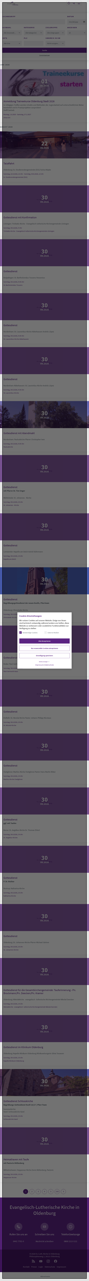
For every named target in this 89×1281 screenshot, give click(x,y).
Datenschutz (49, 665)
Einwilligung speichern (44, 655)
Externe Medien (53, 633)
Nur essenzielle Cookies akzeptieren (44, 648)
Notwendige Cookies (30, 633)
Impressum (39, 665)
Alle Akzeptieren (44, 641)
